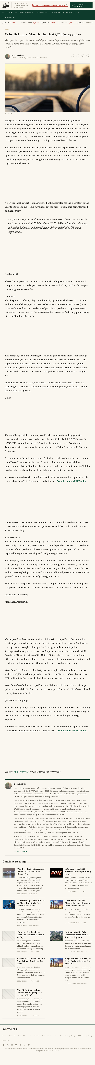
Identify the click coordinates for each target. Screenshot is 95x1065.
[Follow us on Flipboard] (29, 1045)
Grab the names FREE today (71, 481)
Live (51, 5)
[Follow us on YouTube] (16, 1045)
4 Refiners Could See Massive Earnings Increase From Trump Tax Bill (77, 903)
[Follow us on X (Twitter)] (8, 1045)
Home (4, 1036)
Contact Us (22, 1036)
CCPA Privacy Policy (85, 1036)
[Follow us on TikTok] (25, 1045)
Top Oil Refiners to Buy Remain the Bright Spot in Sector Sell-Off (29, 993)
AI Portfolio (8, 17)
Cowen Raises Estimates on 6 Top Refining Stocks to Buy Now (31, 961)
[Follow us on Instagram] (20, 1045)
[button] (66, 5)
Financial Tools (34, 1036)
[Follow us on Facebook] (3, 1045)
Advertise (5, 1040)
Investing (7, 12)
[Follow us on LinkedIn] (12, 1045)
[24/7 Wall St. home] (5, 5)
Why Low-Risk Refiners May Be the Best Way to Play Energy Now (31, 871)
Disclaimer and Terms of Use (52, 1036)
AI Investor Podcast (79, 5)
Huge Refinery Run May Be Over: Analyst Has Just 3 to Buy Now (78, 961)
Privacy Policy (70, 1036)
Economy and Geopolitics (64, 12)
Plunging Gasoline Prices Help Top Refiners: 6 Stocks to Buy (30, 935)
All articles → (20, 851)
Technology (42, 12)
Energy (8, 29)
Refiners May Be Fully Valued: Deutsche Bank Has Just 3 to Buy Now (78, 935)
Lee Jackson (19, 55)
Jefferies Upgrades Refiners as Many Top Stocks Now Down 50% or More (31, 903)
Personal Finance (24, 12)
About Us (12, 1036)
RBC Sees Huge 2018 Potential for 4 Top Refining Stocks (78, 871)
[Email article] (83, 56)
